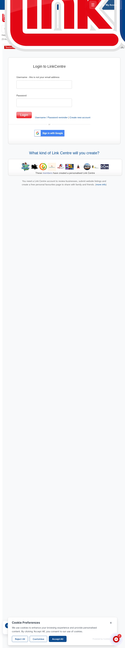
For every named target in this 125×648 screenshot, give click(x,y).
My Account (112, 5)
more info (101, 184)
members (47, 173)
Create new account (80, 117)
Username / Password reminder (51, 117)
